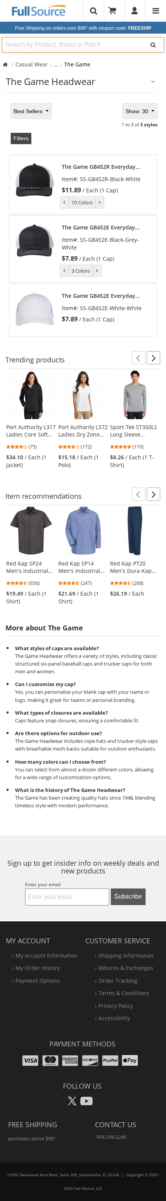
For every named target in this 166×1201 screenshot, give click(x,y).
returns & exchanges (125, 968)
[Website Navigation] (156, 10)
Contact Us (115, 1124)
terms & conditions (123, 993)
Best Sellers (29, 111)
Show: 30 (137, 111)
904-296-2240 (112, 1137)
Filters (21, 138)
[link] (105, 178)
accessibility (114, 1018)
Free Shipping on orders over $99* (83, 28)
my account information (46, 955)
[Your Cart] (114, 10)
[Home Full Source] (5, 64)
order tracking (117, 980)
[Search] (153, 44)
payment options (37, 980)
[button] (138, 357)
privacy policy (115, 1005)
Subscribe (128, 896)
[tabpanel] (83, 219)
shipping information (126, 955)
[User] (134, 10)
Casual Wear (31, 64)
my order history (37, 968)
